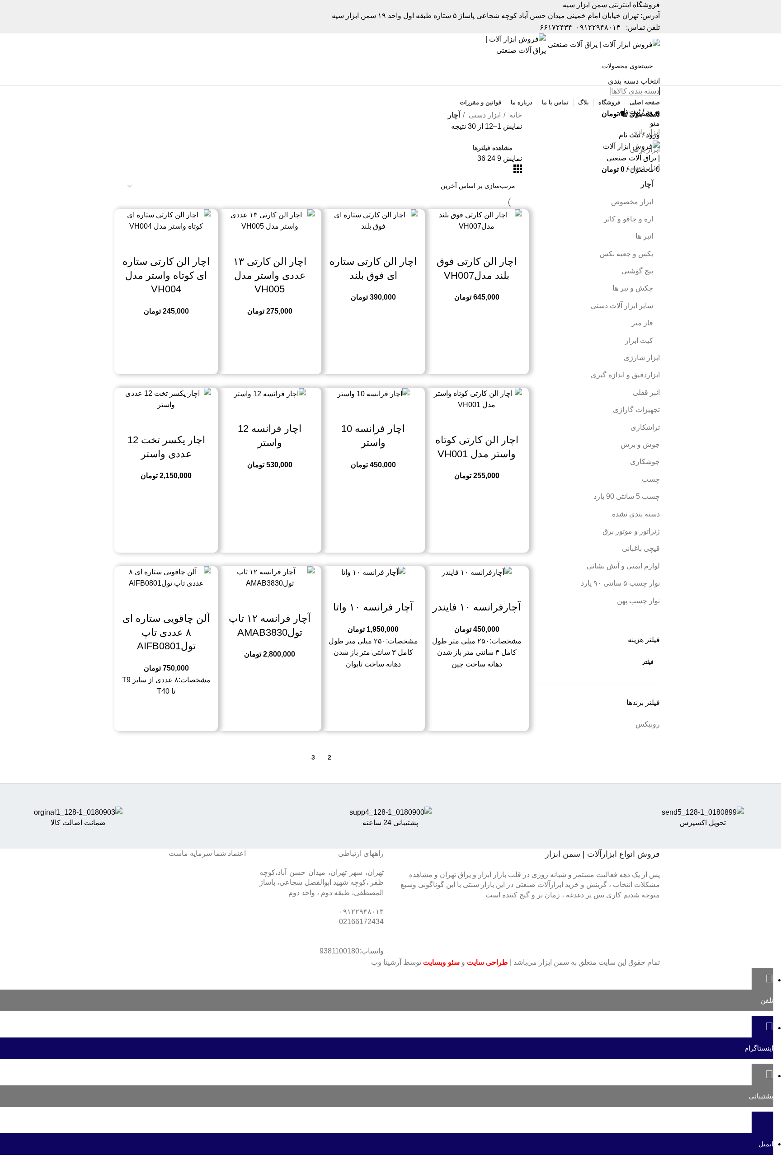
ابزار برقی (645, 149)
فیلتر (648, 662)
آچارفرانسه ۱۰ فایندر (477, 607)
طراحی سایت (487, 962)
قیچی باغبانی (641, 548)
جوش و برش (640, 444)
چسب (651, 479)
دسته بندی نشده (636, 514)
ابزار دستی (644, 167)
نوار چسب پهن (638, 601)
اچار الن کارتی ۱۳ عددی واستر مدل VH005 (269, 275)
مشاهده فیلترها (493, 148)
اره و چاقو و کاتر (628, 219)
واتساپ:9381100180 (352, 951)
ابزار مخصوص (632, 202)
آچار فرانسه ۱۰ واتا (373, 607)
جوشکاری (645, 461)
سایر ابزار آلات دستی (622, 306)
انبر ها (644, 236)
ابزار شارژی (642, 357)
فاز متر (642, 323)
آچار (647, 184)
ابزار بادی (646, 132)
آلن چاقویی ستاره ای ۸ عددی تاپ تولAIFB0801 (166, 632)
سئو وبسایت (441, 962)
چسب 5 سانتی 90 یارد (626, 496)
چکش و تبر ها (632, 288)
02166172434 (361, 921)
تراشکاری (645, 427)
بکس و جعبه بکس (626, 254)
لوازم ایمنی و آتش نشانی (623, 566)
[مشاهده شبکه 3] (517, 170)
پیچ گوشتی (637, 271)
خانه (515, 115)
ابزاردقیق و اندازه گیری (625, 375)
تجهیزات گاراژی (636, 409)
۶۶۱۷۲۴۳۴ (556, 27)
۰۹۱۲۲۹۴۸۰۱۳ (598, 27)
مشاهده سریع (477, 243)
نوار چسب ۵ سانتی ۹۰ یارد (620, 583)
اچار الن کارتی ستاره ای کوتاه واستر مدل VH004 (166, 275)
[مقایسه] (501, 243)
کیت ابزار (639, 340)
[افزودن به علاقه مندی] (452, 243)
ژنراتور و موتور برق (631, 531)
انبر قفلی (646, 392)
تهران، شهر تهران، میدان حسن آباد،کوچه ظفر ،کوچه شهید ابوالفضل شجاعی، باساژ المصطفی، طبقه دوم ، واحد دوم (321, 882)
